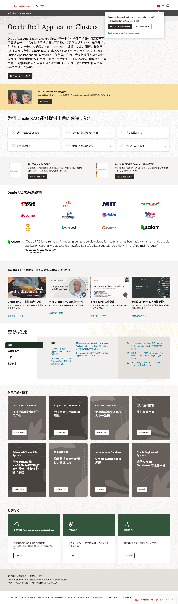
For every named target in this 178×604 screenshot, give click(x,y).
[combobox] (89, 6)
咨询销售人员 (147, 600)
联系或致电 (164, 600)
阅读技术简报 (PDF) (36, 176)
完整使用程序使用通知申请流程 (61, 597)
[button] (10, 5)
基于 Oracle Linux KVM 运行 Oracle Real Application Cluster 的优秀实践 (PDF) (146, 346)
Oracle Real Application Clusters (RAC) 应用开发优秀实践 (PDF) (61, 361)
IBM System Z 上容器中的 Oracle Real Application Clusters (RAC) (92, 354)
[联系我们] (167, 5)
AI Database (24, 13)
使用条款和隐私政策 (28, 597)
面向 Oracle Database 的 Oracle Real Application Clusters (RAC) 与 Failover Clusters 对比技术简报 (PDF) (92, 346)
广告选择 (109, 597)
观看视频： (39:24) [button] (98, 315)
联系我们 (129, 555)
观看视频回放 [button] (45, 101)
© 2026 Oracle (12, 597)
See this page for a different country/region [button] (124, 33)
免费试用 (18, 555)
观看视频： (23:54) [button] (57, 313)
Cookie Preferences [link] (97, 597)
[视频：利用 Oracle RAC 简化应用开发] (68, 287)
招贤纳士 (117, 597)
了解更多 (100, 489)
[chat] (136, 599)
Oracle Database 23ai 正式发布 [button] (52, 91)
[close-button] (172, 599)
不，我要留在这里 (143, 26)
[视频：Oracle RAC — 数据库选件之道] (27, 287)
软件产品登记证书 (43, 597)
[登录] (163, 5)
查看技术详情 (19, 432)
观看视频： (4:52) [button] (15, 315)
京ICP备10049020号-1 (81, 597)
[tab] (24, 345)
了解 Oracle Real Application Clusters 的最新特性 (61, 351)
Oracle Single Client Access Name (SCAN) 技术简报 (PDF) (145, 363)
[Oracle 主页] (22, 5)
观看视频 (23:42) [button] (139, 315)
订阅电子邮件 (126, 597)
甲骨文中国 (12, 13)
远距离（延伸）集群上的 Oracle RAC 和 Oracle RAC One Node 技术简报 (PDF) (147, 356)
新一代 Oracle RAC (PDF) (39, 164)
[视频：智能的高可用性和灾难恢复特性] (151, 287)
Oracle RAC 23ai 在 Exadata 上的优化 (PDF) (134, 164)
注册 (72, 555)
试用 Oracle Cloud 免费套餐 (20, 76)
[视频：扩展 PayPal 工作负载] (109, 287)
